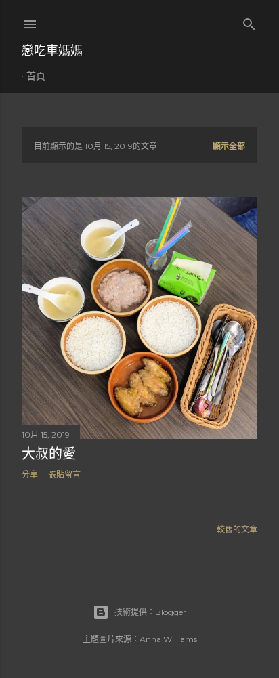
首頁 (35, 76)
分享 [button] (30, 474)
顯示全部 (229, 146)
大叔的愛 (49, 454)
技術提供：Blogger (150, 612)
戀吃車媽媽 (52, 50)
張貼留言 (64, 474)
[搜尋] (249, 21)
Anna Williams (168, 639)
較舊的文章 (237, 529)
